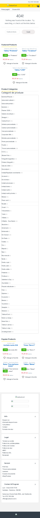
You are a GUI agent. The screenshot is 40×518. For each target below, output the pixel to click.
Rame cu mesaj (6, 318)
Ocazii (4, 207)
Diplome (4, 293)
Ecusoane (5, 297)
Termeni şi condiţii (8, 441)
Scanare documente (8, 474)
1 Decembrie (5, 211)
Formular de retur (7, 429)
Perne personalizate (8, 141)
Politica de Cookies (8, 446)
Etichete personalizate (9, 138)
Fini (3, 245)
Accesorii (4, 176)
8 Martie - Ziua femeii (8, 221)
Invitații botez (6, 186)
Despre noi (5, 420)
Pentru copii (5, 262)
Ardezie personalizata (8, 124)
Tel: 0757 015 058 (33, 2)
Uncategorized (6, 331)
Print (3, 290)
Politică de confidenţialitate (10, 443)
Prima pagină (5, 9)
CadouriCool (6, 121)
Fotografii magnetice (8, 159)
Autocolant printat (7, 103)
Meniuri (4, 197)
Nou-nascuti (5, 255)
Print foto (5, 467)
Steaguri (4, 117)
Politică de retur (7, 448)
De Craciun (5, 235)
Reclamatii (5, 455)
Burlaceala (5, 231)
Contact (4, 427)
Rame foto (5, 321)
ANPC (4, 450)
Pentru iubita (5, 269)
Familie (4, 242)
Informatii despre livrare (9, 422)
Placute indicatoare (8, 286)
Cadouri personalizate (9, 128)
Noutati (4, 204)
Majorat (4, 248)
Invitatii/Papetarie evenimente (11, 173)
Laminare (5, 471)
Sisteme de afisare (7, 114)
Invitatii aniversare (7, 183)
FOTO (3, 152)
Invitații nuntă (6, 190)
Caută (28, 32)
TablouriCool (33, 48)
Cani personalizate (7, 131)
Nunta (3, 259)
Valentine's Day (6, 279)
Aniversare (5, 228)
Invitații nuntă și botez (8, 193)
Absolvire (5, 224)
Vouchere (5, 304)
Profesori (4, 276)
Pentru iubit (5, 266)
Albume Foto (5, 155)
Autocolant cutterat (7, 100)
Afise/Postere (6, 476)
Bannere (4, 107)
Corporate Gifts (6, 134)
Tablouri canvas (7, 325)
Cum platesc (6, 424)
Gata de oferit (6, 166)
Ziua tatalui (5, 283)
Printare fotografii (7, 162)
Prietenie (6, 48)
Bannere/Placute (7, 97)
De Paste (4, 238)
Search (29, 5)
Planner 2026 (6, 110)
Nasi (3, 252)
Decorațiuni (5, 169)
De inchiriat (5, 179)
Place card (5, 200)
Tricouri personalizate (8, 148)
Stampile (4, 307)
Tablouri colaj (13, 48)
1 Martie (4, 217)
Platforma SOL (6, 453)
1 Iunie (3, 214)
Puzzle (4, 145)
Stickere (4, 311)
